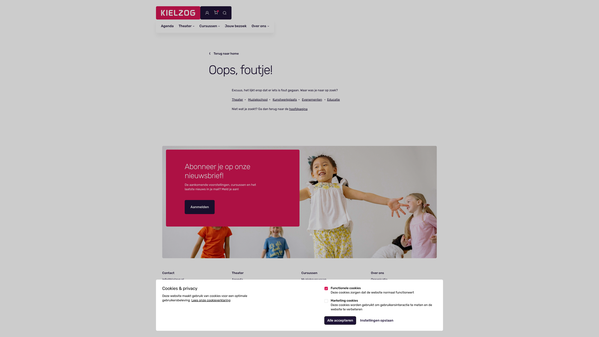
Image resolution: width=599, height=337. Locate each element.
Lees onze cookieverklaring (211, 300)
